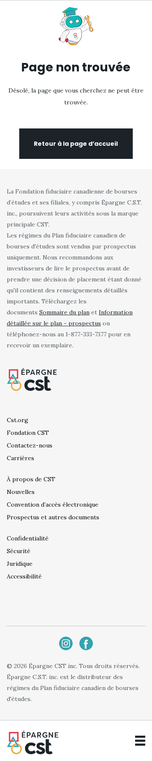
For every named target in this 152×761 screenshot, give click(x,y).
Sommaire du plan (64, 312)
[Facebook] (86, 643)
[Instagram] (66, 643)
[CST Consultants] (33, 742)
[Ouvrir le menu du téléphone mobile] (140, 740)
